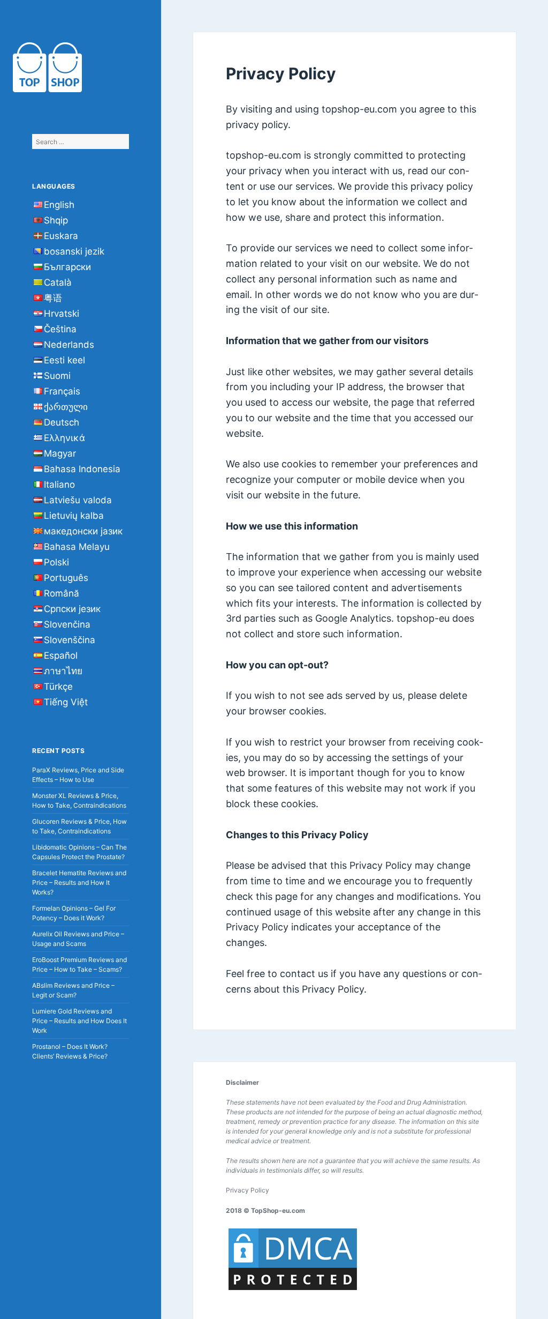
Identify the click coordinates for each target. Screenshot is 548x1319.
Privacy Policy (247, 1190)
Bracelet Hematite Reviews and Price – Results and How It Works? (79, 882)
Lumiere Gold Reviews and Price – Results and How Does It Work (79, 1020)
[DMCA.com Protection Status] (293, 1259)
